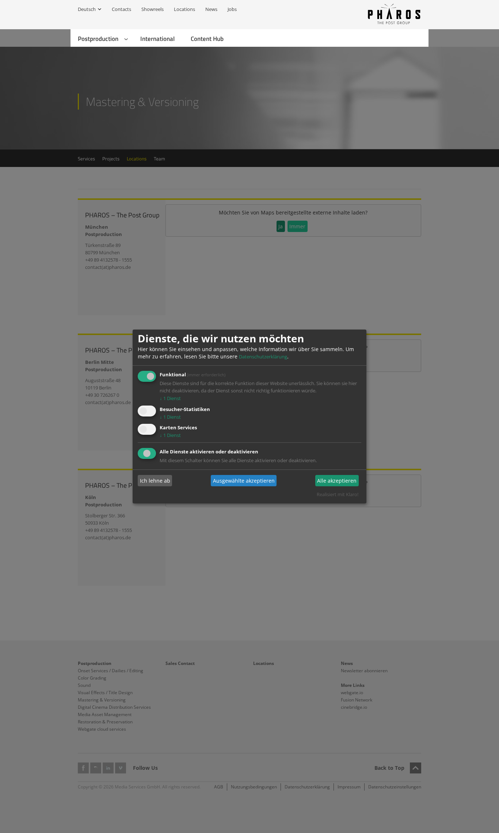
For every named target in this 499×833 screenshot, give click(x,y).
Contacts (121, 9)
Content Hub (207, 38)
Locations (184, 9)
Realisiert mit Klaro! (337, 494)
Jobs (232, 9)
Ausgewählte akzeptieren (244, 480)
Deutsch (87, 9)
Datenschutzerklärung (263, 356)
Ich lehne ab (155, 480)
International (157, 38)
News (211, 9)
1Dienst (170, 398)
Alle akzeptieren (337, 480)
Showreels (152, 9)
